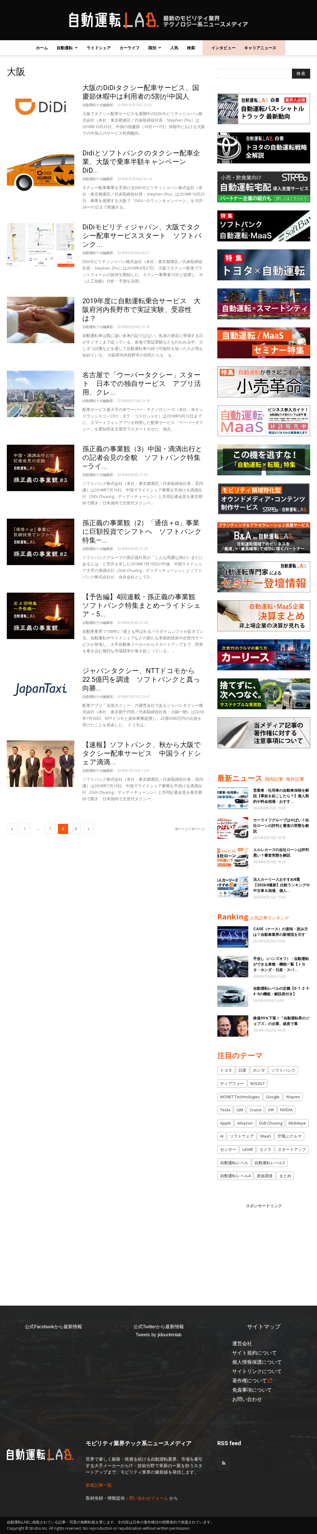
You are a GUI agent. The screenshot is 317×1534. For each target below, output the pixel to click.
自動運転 (65, 47)
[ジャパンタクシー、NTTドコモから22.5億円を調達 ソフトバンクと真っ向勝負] (40, 690)
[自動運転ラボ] (158, 20)
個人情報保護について (257, 1362)
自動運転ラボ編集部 (97, 104)
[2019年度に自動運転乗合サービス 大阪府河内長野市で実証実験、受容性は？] (40, 320)
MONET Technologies (240, 1097)
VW (271, 1110)
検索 (191, 47)
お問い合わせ (247, 1399)
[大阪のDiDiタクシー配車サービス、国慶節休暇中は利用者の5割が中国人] (40, 107)
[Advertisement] (263, 1247)
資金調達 (265, 1175)
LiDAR (247, 1149)
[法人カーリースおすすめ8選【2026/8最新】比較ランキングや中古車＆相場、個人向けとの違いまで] (232, 887)
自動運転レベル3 (269, 1162)
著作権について (249, 1380)
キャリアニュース (260, 47)
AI (222, 1136)
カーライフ (129, 47)
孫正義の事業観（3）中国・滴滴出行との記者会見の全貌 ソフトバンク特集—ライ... (142, 457)
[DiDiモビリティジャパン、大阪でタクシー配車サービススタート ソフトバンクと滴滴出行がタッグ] (40, 246)
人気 (174, 47)
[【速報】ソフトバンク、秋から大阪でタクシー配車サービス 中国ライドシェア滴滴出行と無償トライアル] (40, 764)
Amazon (245, 1123)
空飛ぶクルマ (289, 1136)
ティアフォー (232, 1083)
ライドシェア (99, 47)
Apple (225, 1123)
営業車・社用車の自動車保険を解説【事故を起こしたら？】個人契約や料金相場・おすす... (281, 796)
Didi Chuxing (270, 1123)
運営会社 (242, 1343)
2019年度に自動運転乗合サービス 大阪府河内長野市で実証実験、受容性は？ (141, 309)
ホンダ (259, 1070)
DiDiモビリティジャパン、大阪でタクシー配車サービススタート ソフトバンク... (142, 235)
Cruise (256, 1110)
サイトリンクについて (257, 1371)
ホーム (42, 47)
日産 (242, 1070)
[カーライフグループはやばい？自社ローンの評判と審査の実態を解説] (232, 828)
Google (273, 1097)
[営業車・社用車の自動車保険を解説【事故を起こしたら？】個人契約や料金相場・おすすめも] (232, 798)
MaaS (265, 1136)
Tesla (225, 1110)
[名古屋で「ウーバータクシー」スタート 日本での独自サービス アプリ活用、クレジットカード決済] (40, 394)
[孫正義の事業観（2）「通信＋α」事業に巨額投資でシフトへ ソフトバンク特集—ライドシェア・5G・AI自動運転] (40, 542)
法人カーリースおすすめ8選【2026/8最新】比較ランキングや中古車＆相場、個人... (281, 885)
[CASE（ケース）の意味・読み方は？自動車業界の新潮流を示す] (232, 937)
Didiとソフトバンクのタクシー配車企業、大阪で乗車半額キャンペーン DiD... (141, 161)
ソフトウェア (242, 1136)
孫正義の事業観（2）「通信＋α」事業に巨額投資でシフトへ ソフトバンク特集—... (142, 531)
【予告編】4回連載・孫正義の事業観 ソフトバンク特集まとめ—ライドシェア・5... (142, 605)
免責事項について (252, 1390)
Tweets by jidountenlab (158, 1334)
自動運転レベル (234, 1162)
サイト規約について (254, 1352)
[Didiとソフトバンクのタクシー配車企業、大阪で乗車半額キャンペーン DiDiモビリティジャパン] (40, 172)
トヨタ (226, 1070)
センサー (228, 1149)
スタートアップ (292, 1149)
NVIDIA (286, 1110)
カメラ (265, 1149)
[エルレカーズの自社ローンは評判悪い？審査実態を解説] (232, 857)
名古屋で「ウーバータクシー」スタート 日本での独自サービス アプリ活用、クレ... (141, 383)
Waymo (293, 1097)
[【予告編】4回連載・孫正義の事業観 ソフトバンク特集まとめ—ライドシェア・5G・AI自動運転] (40, 616)
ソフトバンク (283, 1070)
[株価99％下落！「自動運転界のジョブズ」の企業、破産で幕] (232, 1026)
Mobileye (297, 1123)
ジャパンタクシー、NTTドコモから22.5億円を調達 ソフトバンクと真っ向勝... (141, 679)
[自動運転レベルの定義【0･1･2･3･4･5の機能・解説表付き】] (232, 996)
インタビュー (223, 47)
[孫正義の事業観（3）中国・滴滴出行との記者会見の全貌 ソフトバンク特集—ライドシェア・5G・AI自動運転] (40, 468)
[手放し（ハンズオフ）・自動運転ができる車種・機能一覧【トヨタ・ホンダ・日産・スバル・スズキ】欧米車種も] (232, 966)
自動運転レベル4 (235, 1175)
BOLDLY (257, 1083)
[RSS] (223, 1463)
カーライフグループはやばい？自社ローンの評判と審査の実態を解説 (281, 825)
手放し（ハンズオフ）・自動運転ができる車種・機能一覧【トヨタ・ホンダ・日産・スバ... (281, 964)
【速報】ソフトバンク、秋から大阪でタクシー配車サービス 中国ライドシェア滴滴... (141, 753)
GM (240, 1110)
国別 (152, 47)
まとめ (285, 1175)
